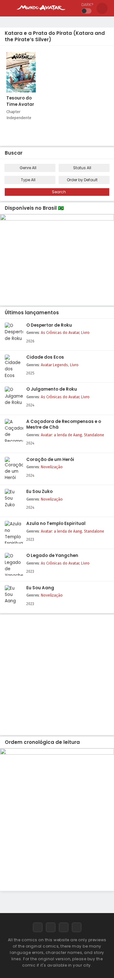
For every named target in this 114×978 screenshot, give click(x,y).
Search (58, 192)
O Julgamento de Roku (51, 389)
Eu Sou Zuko (39, 492)
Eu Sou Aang (40, 588)
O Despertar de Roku (49, 325)
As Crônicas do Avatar (60, 332)
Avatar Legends (54, 365)
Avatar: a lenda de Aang (61, 435)
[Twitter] (50, 927)
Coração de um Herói (50, 460)
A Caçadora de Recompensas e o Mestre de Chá (63, 425)
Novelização (52, 467)
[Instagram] (63, 927)
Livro (85, 332)
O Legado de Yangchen (52, 556)
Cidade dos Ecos (45, 357)
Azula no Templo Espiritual (56, 524)
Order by (82, 179)
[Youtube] (76, 927)
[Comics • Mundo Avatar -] (41, 12)
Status (82, 167)
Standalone (94, 435)
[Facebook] (37, 927)
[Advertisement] (57, 673)
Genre (28, 167)
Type (28, 179)
